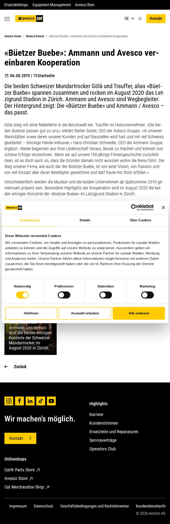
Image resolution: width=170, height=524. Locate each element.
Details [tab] (85, 220)
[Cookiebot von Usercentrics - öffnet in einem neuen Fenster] (134, 207)
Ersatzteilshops (16, 4)
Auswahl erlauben (85, 313)
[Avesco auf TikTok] (40, 401)
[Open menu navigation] (7, 18)
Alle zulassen (139, 313)
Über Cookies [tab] (140, 220)
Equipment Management (52, 4)
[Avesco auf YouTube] (51, 401)
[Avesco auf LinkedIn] (30, 401)
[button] (140, 19)
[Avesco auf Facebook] (19, 401)
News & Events (35, 36)
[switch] (64, 294)
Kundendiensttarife (151, 506)
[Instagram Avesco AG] (8, 401)
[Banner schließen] (163, 207)
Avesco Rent (84, 4)
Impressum (18, 506)
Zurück (20, 366)
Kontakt (156, 18)
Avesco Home (12, 36)
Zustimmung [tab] (29, 220)
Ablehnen (31, 313)
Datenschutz (43, 506)
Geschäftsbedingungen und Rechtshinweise (94, 506)
